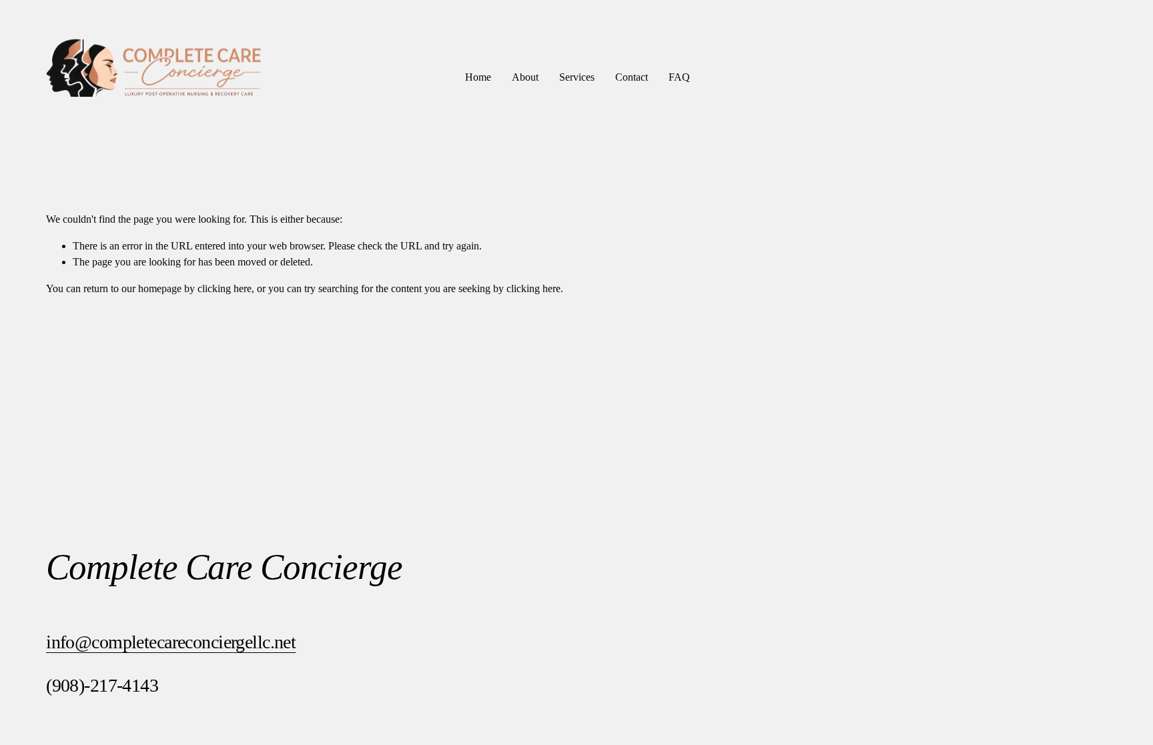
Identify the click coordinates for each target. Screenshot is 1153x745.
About (525, 77)
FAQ (679, 77)
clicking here (225, 288)
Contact (631, 77)
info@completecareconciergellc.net (171, 642)
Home (478, 77)
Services (577, 77)
